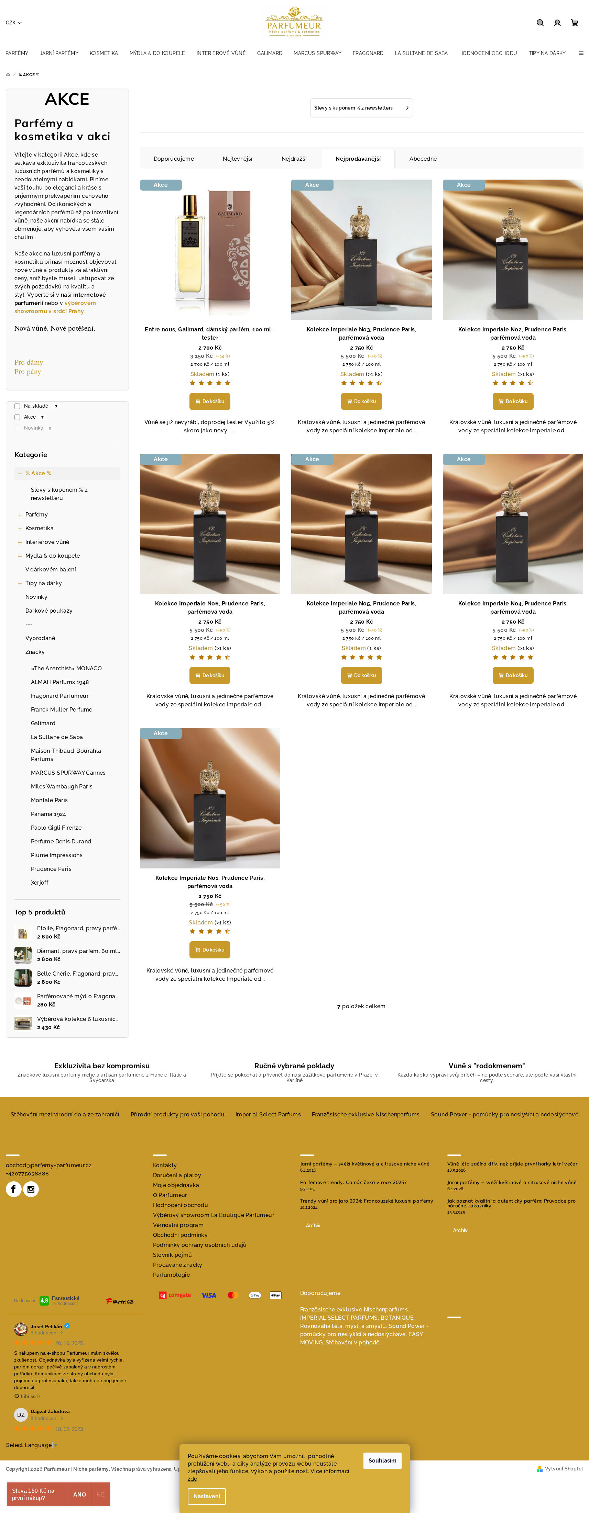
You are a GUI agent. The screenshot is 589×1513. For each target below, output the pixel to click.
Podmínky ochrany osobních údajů (200, 1245)
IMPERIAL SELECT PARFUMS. (339, 1318)
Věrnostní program (178, 1225)
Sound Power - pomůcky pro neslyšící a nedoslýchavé (504, 1114)
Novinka (37, 428)
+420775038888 (27, 1173)
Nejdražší (294, 159)
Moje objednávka (176, 1185)
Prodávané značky (178, 1265)
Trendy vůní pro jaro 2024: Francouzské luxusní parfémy (367, 1200)
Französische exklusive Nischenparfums (366, 1114)
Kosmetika (39, 528)
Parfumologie (171, 1275)
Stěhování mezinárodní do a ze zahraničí (65, 1114)
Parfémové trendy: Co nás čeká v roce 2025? (353, 1182)
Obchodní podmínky (180, 1235)
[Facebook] (14, 1189)
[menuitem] (17, 53)
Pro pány (28, 371)
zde (192, 1479)
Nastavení (207, 1496)
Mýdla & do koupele (52, 556)
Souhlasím (382, 1460)
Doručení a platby (177, 1175)
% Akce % (38, 473)
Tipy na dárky (43, 583)
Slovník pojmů (172, 1255)
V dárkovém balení (50, 569)
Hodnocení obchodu (180, 1205)
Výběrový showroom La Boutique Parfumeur (214, 1215)
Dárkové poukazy (49, 610)
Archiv (313, 1225)
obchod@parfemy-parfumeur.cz (49, 1165)
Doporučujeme (174, 159)
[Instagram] (31, 1189)
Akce (34, 417)
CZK (10, 22)
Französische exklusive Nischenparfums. (354, 1309)
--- (29, 624)
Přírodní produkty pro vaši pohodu (178, 1114)
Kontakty (165, 1165)
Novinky (36, 597)
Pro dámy (30, 362)
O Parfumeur (170, 1195)
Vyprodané (40, 638)
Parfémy (36, 514)
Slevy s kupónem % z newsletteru (59, 494)
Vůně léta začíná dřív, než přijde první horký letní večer (512, 1163)
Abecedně (423, 159)
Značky (35, 652)
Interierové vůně (47, 542)
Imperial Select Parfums (268, 1114)
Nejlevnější (237, 159)
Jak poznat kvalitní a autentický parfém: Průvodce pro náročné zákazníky (511, 1203)
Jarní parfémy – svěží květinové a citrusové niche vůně (365, 1163)
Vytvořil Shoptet (564, 1468)
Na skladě (41, 406)
